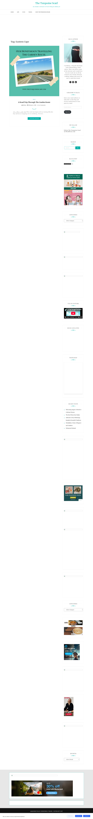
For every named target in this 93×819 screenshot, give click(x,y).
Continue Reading (34, 118)
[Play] (65, 317)
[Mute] (79, 317)
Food (23, 12)
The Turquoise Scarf (46, 3)
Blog (34, 99)
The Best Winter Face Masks (73, 415)
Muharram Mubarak (71, 428)
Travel (30, 12)
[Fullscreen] (81, 317)
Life (18, 12)
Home (12, 12)
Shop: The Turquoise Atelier (42, 12)
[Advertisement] (46, 24)
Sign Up (67, 112)
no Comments (42, 105)
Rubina (24, 105)
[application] (73, 313)
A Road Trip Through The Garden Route (34, 102)
